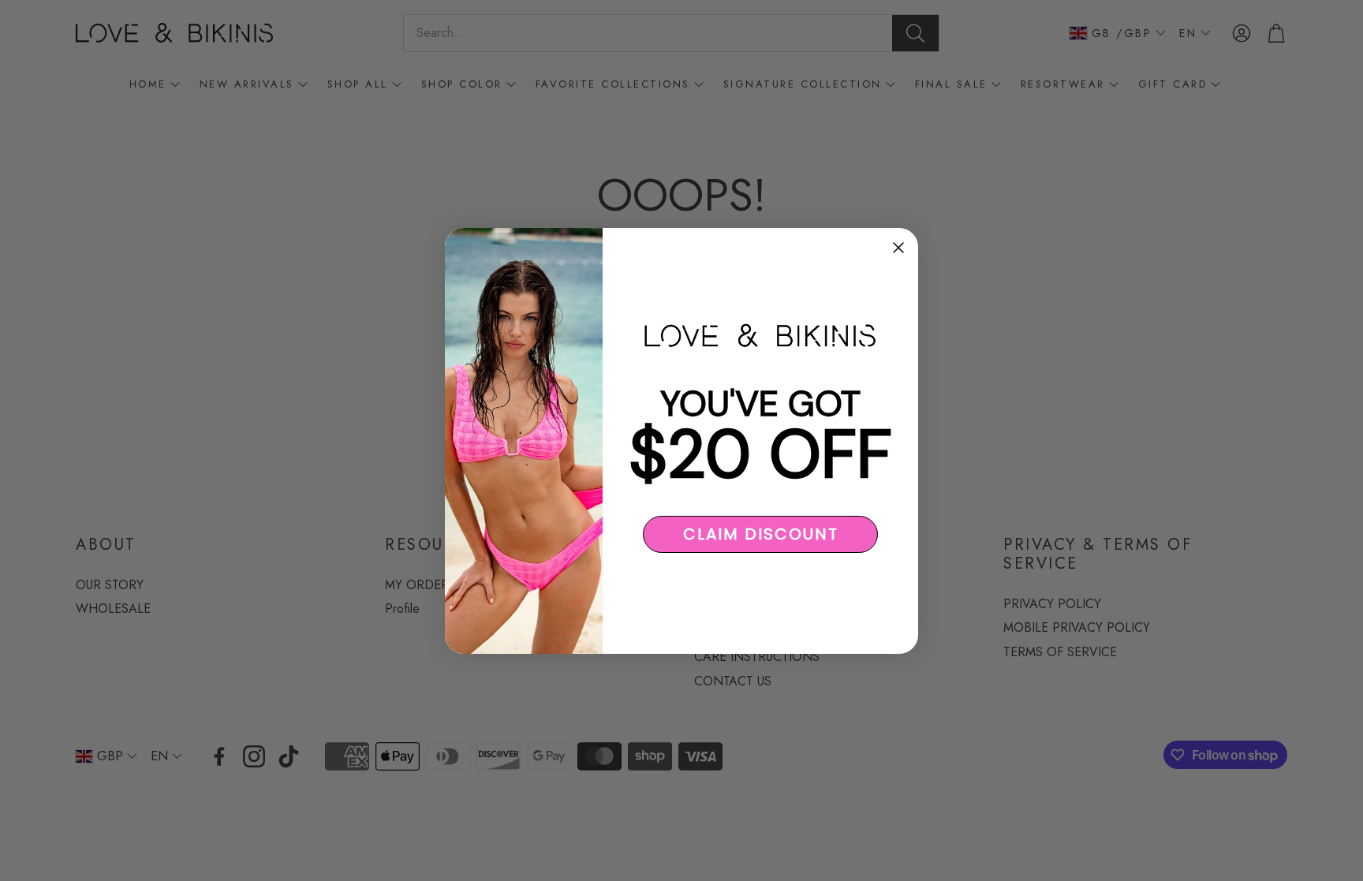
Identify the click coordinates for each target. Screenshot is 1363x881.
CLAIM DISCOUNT (760, 534)
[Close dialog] (898, 247)
